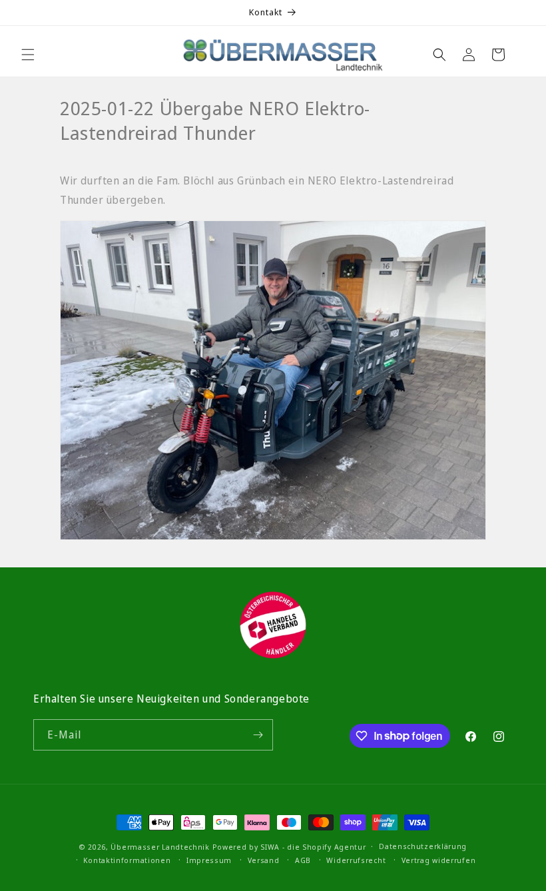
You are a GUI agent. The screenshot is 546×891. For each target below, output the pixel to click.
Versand (264, 860)
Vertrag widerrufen (439, 860)
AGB (303, 860)
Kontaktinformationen (126, 860)
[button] (28, 54)
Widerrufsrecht (356, 860)
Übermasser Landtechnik (160, 847)
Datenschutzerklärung (423, 846)
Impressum (209, 860)
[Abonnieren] (257, 734)
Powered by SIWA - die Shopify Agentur (289, 847)
